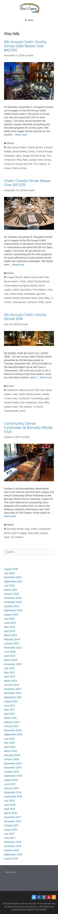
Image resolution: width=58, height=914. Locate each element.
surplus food (35, 159)
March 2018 (10, 813)
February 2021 (12, 722)
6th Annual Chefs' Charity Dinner (24, 147)
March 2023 (10, 660)
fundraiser (9, 155)
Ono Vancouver (28, 402)
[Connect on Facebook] (39, 897)
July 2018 (9, 800)
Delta (16, 289)
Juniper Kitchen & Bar (33, 155)
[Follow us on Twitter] (34, 897)
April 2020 (9, 747)
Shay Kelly (22, 159)
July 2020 (9, 738)
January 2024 (11, 643)
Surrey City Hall (24, 164)
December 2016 (12, 842)
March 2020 (10, 751)
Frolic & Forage (44, 151)
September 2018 (13, 796)
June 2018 (9, 804)
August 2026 (11, 569)
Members (10, 872)
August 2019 (11, 780)
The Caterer (40, 164)
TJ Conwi (38, 406)
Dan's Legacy (19, 533)
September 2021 (13, 697)
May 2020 (9, 742)
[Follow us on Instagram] (44, 897)
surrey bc (9, 164)
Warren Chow (19, 168)
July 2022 (9, 668)
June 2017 (9, 838)
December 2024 (13, 598)
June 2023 (10, 651)
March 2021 (10, 718)
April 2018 (9, 809)
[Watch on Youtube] (49, 897)
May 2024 (9, 627)
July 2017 (9, 833)
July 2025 (9, 585)
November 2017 (12, 821)
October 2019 (11, 771)
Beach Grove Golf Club (36, 277)
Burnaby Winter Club (18, 529)
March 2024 (10, 635)
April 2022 (9, 676)
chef (15, 394)
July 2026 (9, 573)
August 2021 (11, 701)
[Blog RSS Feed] (54, 897)
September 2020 (13, 734)
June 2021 (9, 705)
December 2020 (13, 730)
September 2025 (13, 581)
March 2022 (10, 680)
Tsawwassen (19, 302)
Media (10, 143)
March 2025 (10, 589)
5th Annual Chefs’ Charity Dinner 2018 (25, 316)
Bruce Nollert (20, 151)
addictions (12, 390)
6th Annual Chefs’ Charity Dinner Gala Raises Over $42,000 (25, 46)
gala (18, 155)
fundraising (37, 398)
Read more (21, 134)
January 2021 (11, 726)
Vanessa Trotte (36, 302)
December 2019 (12, 763)
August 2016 (11, 858)
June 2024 (10, 622)
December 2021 (12, 689)
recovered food (28, 298)
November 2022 (13, 664)
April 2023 (9, 656)
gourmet (40, 294)
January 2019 (11, 788)
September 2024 (13, 610)
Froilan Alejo (16, 294)
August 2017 (11, 829)
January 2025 (11, 593)
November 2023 (13, 647)
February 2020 (12, 755)
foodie (45, 394)
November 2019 (12, 767)
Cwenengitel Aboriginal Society (21, 285)
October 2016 (11, 850)
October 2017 (11, 825)
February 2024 (12, 639)
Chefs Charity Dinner (38, 281)
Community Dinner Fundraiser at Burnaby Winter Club (28, 427)
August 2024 (11, 614)
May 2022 (9, 672)
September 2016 (13, 854)
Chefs (32, 151)
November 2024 (13, 602)
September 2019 (13, 775)
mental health (11, 298)
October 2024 (11, 606)
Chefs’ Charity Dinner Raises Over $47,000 (27, 182)
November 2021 (12, 693)
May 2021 (9, 709)
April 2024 (9, 631)
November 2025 (13, 577)
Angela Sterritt (15, 277)
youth (48, 302)
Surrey (47, 159)
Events (10, 386)
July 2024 (9, 618)
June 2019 (9, 784)
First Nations (39, 289)
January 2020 (11, 759)
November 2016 (12, 846)
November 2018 (12, 792)
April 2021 (9, 713)
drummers (25, 289)
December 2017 (12, 817)
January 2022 (11, 684)
